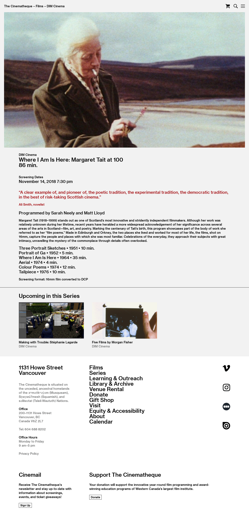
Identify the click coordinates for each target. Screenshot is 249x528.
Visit (95, 405)
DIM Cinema (56, 6)
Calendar (101, 421)
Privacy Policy (29, 453)
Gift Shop (101, 400)
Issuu (226, 426)
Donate (98, 394)
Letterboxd (226, 406)
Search (236, 6)
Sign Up (25, 505)
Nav (243, 6)
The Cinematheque (18, 6)
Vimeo (226, 368)
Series (97, 372)
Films (39, 6)
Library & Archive (111, 383)
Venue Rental (106, 389)
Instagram (226, 387)
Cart (228, 6)
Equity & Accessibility (116, 410)
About (97, 416)
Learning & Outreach (116, 378)
